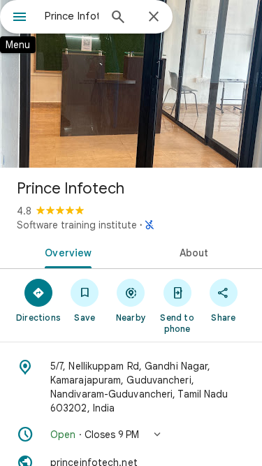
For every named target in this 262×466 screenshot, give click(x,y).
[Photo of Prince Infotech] (131, 84)
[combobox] (72, 16)
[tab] (66, 251)
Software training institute (77, 225)
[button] (131, 435)
